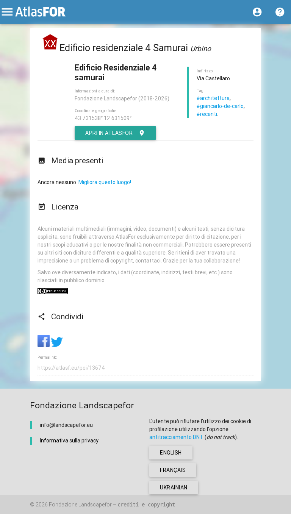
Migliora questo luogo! (104, 182)
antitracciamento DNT (176, 437)
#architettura (213, 98)
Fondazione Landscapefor (80, 504)
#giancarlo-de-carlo (220, 106)
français (173, 470)
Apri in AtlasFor (109, 133)
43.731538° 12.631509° (103, 118)
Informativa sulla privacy (69, 440)
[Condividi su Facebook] (44, 345)
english (171, 452)
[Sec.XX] (50, 48)
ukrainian (174, 487)
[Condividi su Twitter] (57, 345)
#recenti (207, 114)
